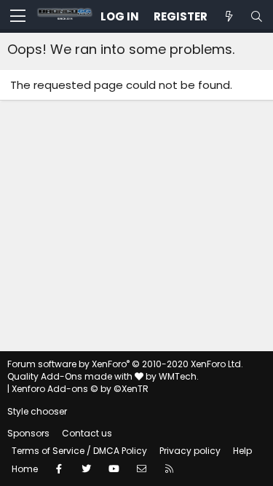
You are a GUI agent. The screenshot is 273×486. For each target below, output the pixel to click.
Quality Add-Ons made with (71, 376)
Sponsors (28, 433)
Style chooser (37, 411)
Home (25, 469)
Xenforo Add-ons (80, 389)
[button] (18, 17)
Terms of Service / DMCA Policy (79, 450)
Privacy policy (190, 450)
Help (242, 450)
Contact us (87, 433)
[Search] (256, 16)
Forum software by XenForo (125, 364)
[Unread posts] (228, 16)
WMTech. (179, 376)
